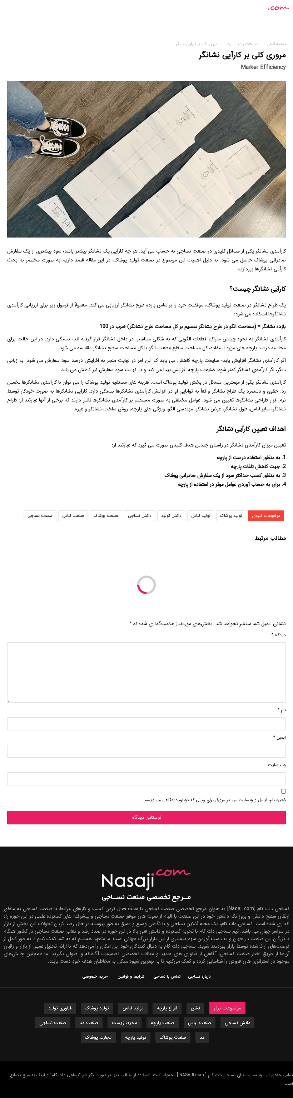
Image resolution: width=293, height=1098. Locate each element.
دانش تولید (171, 515)
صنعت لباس (73, 515)
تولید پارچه (135, 1037)
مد (202, 1037)
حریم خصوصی (95, 976)
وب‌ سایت (277, 765)
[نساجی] (265, 5)
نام (282, 710)
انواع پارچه (167, 1008)
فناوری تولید (59, 1008)
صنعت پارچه (162, 1023)
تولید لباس (200, 515)
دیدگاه (279, 635)
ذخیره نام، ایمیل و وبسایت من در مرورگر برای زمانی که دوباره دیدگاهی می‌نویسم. (214, 800)
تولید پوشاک (231, 515)
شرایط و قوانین (131, 976)
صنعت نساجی (40, 515)
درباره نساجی (199, 976)
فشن (195, 1008)
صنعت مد (89, 1023)
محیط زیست (124, 1023)
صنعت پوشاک (106, 515)
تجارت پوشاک (98, 1037)
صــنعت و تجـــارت (243, 44)
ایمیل (279, 737)
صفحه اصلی (276, 44)
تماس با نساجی (167, 976)
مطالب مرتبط (270, 539)
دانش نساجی (140, 515)
